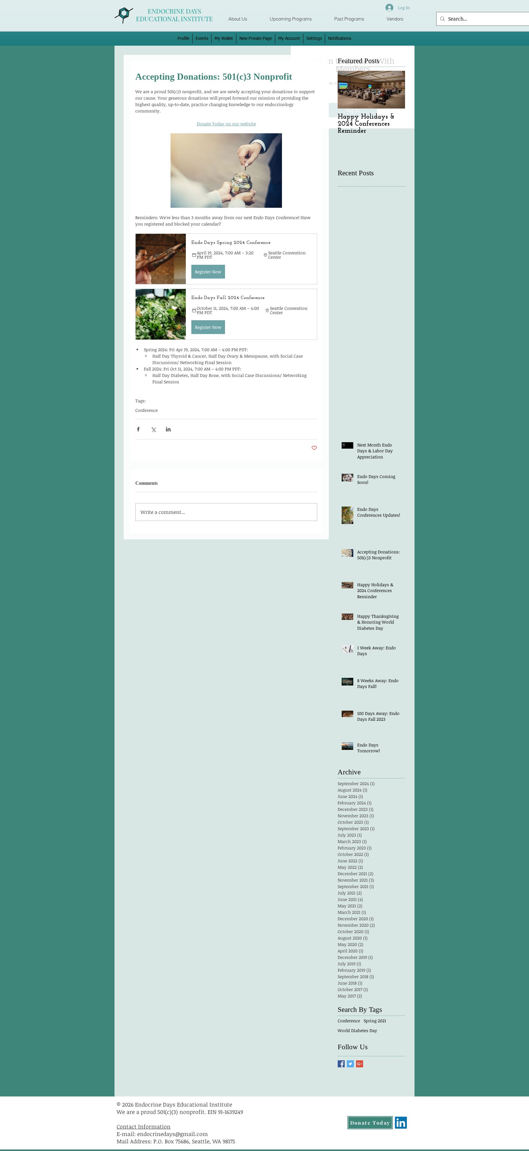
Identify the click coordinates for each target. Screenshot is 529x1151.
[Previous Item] (347, 89)
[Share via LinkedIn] (168, 429)
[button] (290, 19)
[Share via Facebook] (138, 429)
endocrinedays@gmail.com (172, 1134)
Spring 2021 (375, 1021)
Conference (146, 410)
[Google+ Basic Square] (359, 1063)
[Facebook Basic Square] (341, 1063)
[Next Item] (395, 89)
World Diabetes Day (357, 1030)
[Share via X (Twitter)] (153, 429)
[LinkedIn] (401, 1123)
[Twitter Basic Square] (350, 1063)
